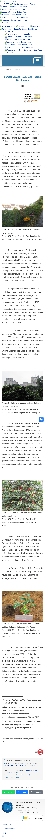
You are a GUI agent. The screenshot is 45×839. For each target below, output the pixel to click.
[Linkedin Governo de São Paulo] (18, 36)
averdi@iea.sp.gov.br (32, 775)
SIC (5, 833)
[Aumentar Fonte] (7, 26)
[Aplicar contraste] (35, 26)
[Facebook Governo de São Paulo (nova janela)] (14, 20)
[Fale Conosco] (32, 818)
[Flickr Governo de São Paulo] (17, 34)
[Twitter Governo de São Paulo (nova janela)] (13, 14)
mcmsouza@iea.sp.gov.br (16, 765)
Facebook (23, 792)
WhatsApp (10, 792)
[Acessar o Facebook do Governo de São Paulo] (23, 50)
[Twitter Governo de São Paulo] (18, 42)
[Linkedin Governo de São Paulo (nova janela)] (13, 6)
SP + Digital (4, 4)
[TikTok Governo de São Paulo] (18, 39)
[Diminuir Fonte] (23, 26)
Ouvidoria (7, 824)
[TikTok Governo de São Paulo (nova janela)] (13, 9)
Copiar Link (37, 792)
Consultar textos (12, 772)
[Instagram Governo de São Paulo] (14, 17)
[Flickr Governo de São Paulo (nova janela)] (22, 4)
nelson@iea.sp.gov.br (31, 770)
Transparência (9, 828)
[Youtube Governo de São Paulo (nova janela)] (14, 12)
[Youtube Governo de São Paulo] (18, 44)
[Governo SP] (8, 1)
